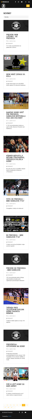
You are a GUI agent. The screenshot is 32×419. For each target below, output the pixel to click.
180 (8, 407)
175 (17, 405)
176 (20, 405)
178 (27, 405)
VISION (9, 416)
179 (5, 407)
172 (7, 405)
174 (14, 405)
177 (23, 405)
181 (11, 407)
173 (10, 405)
